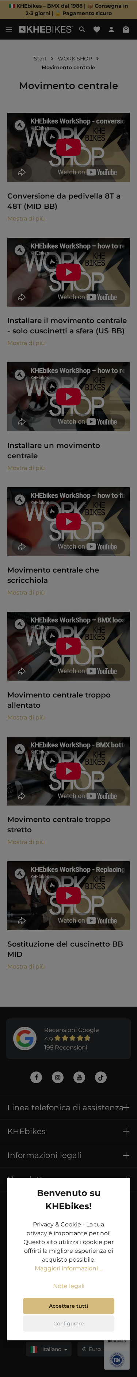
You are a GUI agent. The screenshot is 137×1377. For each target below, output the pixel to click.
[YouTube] (79, 1077)
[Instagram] (58, 1077)
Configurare (68, 1323)
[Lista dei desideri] (97, 29)
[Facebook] (36, 1077)
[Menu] (8, 29)
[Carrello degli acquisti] (126, 29)
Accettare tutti (68, 1306)
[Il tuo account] (111, 29)
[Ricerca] (82, 29)
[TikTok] (101, 1077)
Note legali (68, 1285)
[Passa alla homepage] (46, 29)
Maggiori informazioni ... (69, 1268)
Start (40, 58)
